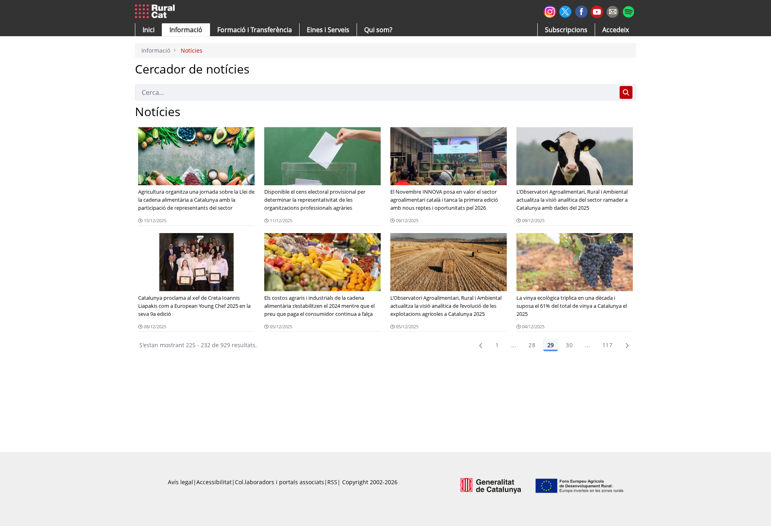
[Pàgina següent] (627, 345)
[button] (148, 29)
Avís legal (180, 482)
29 (550, 345)
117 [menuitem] (607, 345)
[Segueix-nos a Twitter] (565, 10)
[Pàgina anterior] (480, 345)
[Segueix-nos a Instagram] (550, 10)
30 (569, 345)
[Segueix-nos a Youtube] (597, 11)
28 (531, 345)
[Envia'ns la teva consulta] (612, 10)
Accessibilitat (214, 482)
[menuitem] (254, 29)
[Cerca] (626, 92)
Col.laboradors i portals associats (279, 482)
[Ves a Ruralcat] (156, 11)
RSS (332, 482)
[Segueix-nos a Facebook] (581, 10)
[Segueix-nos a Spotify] (628, 10)
